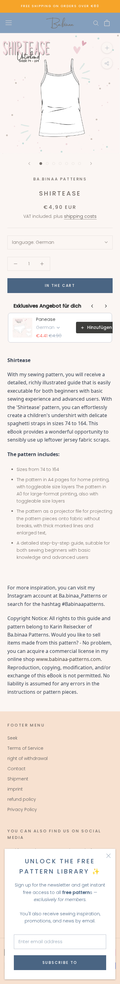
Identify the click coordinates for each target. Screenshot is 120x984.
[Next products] (106, 306)
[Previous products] (92, 306)
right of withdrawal (27, 758)
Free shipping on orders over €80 (60, 6)
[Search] (96, 22)
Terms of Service (25, 748)
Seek (12, 738)
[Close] (108, 855)
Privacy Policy (22, 809)
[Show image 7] (79, 163)
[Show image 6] (73, 163)
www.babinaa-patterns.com (68, 659)
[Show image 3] (53, 163)
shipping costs (80, 216)
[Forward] (91, 163)
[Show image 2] (47, 163)
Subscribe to (60, 962)
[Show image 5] (66, 163)
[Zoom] (107, 47)
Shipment (17, 779)
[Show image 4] (60, 163)
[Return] (29, 163)
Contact (16, 769)
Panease (45, 319)
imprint (15, 789)
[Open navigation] (9, 22)
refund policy (21, 799)
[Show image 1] (40, 163)
